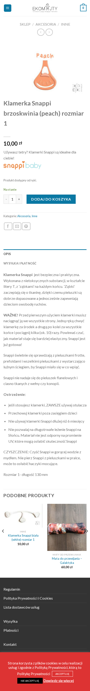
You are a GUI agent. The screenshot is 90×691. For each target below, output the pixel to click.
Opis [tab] (7, 254)
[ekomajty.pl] (45, 8)
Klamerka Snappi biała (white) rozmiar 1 (23, 537)
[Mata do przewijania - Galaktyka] (67, 527)
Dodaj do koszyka (51, 199)
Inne (65, 24)
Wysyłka (10, 621)
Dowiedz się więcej (58, 681)
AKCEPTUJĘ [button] (62, 673)
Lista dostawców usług (21, 607)
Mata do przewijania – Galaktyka (67, 561)
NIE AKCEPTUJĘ (30, 680)
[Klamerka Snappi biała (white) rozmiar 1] (23, 516)
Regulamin (11, 589)
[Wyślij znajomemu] (17, 226)
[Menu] (8, 8)
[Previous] (3, 540)
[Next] (86, 540)
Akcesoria (46, 24)
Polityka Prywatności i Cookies (28, 598)
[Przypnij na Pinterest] (26, 226)
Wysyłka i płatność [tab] (20, 263)
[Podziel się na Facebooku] (8, 226)
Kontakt (10, 644)
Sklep (25, 24)
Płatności (10, 630)
